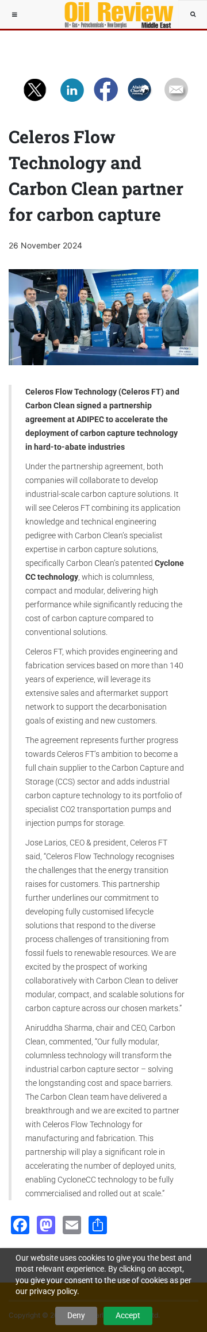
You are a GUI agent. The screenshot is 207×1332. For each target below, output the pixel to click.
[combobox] (192, 14)
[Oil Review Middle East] (113, 14)
